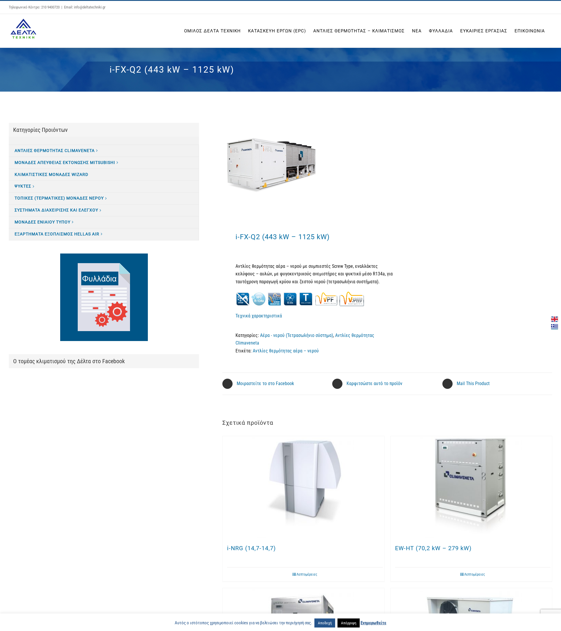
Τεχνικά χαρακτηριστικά (259, 316)
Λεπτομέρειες (307, 574)
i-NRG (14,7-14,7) (251, 548)
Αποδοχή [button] (325, 623)
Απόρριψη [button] (348, 623)
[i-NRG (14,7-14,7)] (303, 487)
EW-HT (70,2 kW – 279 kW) (433, 548)
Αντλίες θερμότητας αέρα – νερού (286, 351)
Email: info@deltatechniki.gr (84, 7)
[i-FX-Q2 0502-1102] (301, 166)
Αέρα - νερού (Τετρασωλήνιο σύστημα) (296, 335)
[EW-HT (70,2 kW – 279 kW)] (471, 487)
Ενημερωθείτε (373, 622)
